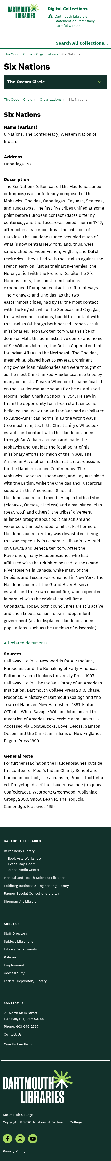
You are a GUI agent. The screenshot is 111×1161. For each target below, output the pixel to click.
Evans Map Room (22, 864)
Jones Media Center (23, 869)
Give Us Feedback (18, 1044)
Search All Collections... (82, 43)
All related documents (25, 643)
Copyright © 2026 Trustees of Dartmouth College (42, 1122)
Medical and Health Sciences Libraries (34, 877)
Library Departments (20, 949)
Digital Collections (67, 9)
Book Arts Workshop (24, 858)
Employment (14, 965)
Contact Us (13, 1034)
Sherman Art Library (20, 901)
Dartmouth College (18, 1114)
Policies (10, 957)
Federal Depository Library (25, 981)
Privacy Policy (14, 1151)
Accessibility (14, 973)
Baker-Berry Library (19, 850)
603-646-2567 (27, 1026)
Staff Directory (15, 933)
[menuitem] (7, 1139)
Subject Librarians (18, 941)
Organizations (47, 54)
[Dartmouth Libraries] (23, 17)
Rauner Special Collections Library (32, 893)
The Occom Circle (18, 54)
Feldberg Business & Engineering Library (36, 885)
